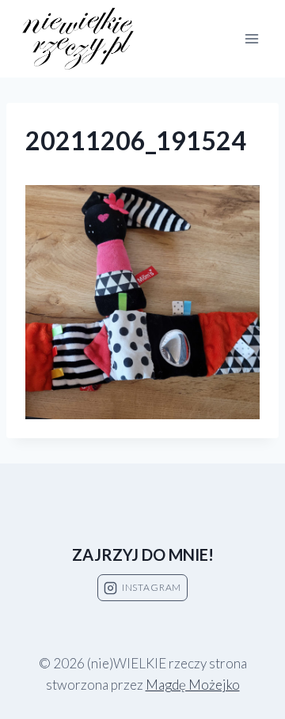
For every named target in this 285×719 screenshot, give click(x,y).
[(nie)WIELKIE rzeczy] (79, 39)
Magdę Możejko (193, 684)
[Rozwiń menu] (251, 38)
